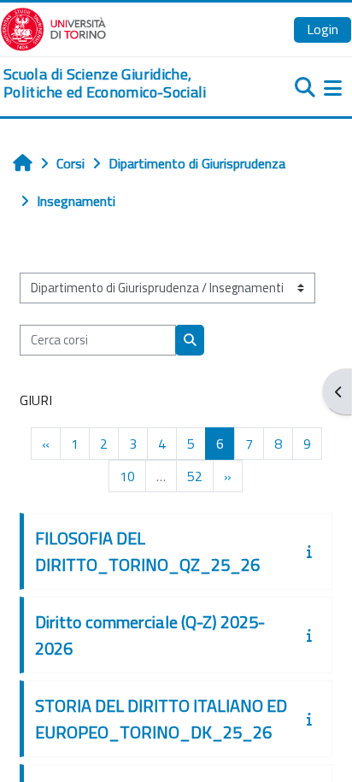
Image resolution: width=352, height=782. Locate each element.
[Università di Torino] (53, 27)
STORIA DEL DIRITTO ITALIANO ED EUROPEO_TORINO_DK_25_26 (161, 718)
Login (322, 29)
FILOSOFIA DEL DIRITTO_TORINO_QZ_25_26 (147, 551)
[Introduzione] (313, 551)
